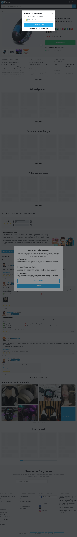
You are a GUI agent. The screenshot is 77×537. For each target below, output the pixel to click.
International (32, 20)
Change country (38, 25)
